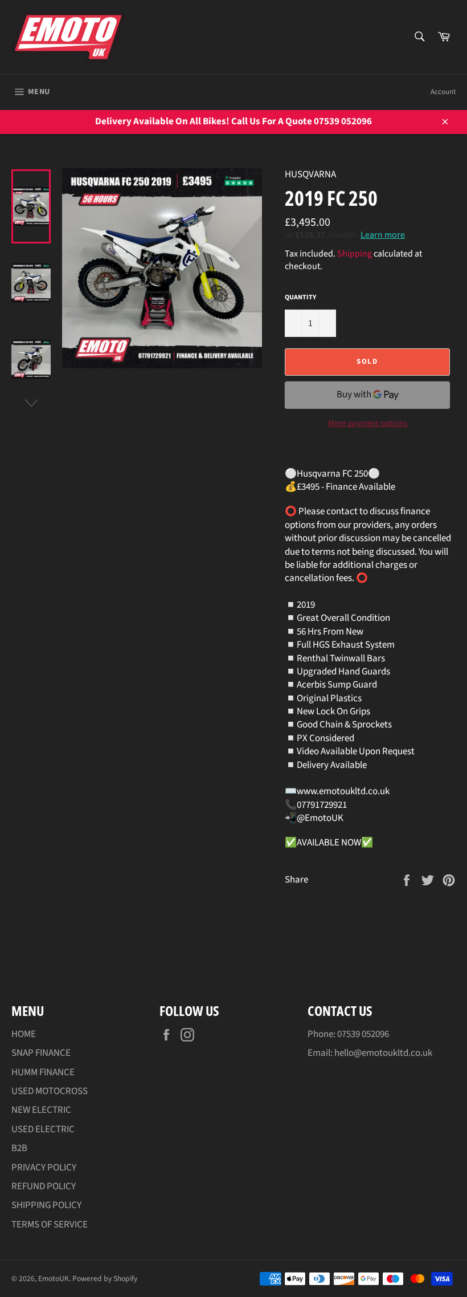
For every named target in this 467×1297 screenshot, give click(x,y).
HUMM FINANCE (43, 1072)
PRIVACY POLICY (43, 1167)
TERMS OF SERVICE (49, 1224)
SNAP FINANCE (41, 1053)
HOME (23, 1034)
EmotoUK (53, 1278)
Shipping (354, 253)
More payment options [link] (367, 423)
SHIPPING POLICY (46, 1205)
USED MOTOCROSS (49, 1091)
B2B (19, 1148)
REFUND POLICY (43, 1186)
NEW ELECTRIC (41, 1110)
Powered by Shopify (104, 1278)
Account (443, 92)
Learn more (383, 235)
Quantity (300, 297)
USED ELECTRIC (43, 1129)
